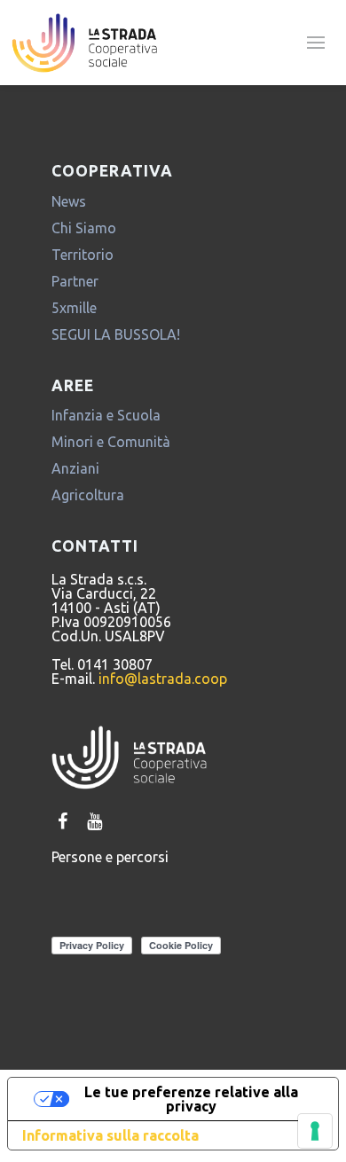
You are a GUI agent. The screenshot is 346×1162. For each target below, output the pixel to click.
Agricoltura (87, 495)
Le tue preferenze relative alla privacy (191, 1099)
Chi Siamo (83, 228)
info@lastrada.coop (162, 679)
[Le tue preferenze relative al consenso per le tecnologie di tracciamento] (315, 1131)
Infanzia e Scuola (106, 415)
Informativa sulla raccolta (110, 1135)
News (68, 201)
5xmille (74, 308)
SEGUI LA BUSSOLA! (115, 334)
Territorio (82, 255)
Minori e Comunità (110, 442)
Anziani (75, 468)
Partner (74, 281)
